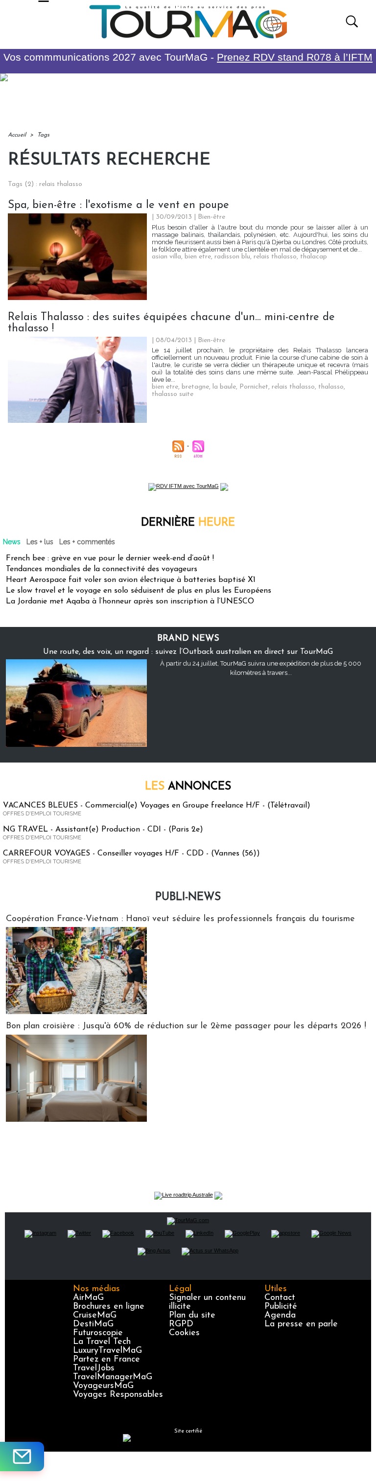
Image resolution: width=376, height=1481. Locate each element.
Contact (279, 1298)
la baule (224, 387)
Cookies (184, 1333)
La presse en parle (301, 1324)
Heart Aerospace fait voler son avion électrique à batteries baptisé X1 (131, 580)
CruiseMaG (95, 1315)
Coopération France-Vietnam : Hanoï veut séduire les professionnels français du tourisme (180, 919)
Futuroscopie (98, 1333)
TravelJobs (94, 1368)
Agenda (280, 1315)
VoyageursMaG (103, 1386)
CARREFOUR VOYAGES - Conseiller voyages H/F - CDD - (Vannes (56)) (131, 853)
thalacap (313, 256)
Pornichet (253, 387)
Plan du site (192, 1315)
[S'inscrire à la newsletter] (22, 1456)
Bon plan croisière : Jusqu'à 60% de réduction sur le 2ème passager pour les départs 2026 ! (186, 1026)
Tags (43, 135)
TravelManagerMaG (112, 1377)
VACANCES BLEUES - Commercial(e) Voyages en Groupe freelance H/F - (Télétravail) (156, 806)
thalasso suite (172, 394)
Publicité (280, 1306)
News (12, 542)
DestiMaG (93, 1324)
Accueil (17, 135)
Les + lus (39, 542)
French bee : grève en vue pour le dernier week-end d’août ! (110, 558)
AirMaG (88, 1298)
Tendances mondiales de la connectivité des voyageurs (101, 569)
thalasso (331, 387)
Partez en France (106, 1359)
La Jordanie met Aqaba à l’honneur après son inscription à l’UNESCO (130, 601)
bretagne (195, 387)
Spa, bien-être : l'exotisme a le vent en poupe (118, 205)
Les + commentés (87, 542)
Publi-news (188, 897)
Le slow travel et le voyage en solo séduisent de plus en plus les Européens (138, 591)
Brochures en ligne (108, 1306)
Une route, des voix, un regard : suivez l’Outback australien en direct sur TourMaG (188, 652)
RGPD (181, 1324)
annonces (188, 786)
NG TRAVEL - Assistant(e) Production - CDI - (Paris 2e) (103, 829)
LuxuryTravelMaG (107, 1350)
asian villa (166, 256)
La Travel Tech (102, 1342)
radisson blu (232, 256)
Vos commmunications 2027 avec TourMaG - (188, 57)
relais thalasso (275, 256)
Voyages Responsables (118, 1394)
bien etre (198, 256)
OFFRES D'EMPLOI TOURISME (42, 813)
